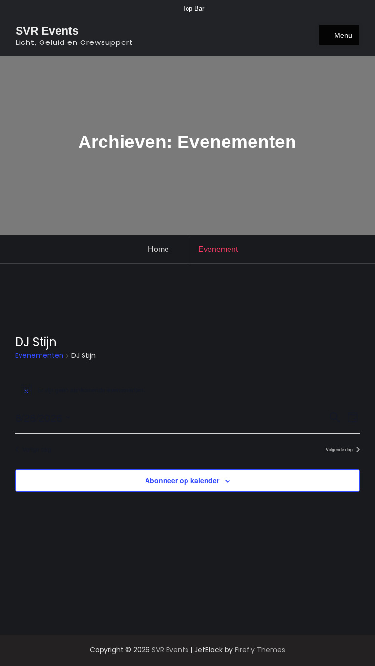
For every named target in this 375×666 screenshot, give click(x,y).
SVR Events (47, 30)
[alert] (187, 389)
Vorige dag (36, 449)
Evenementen (39, 355)
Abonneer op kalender (182, 480)
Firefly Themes (260, 650)
